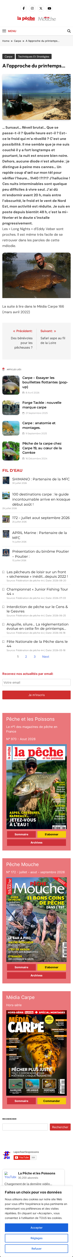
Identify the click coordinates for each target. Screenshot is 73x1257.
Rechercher (9, 1119)
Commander (51, 1101)
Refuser (36, 1248)
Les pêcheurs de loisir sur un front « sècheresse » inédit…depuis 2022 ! (37, 574)
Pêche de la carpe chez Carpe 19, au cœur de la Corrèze (42, 447)
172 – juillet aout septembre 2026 (41, 518)
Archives (36, 842)
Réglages (37, 1238)
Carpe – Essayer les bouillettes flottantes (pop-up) (45, 382)
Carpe (8, 56)
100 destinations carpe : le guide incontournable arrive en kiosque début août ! (41, 499)
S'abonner (51, 834)
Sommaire (21, 834)
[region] (36, 1221)
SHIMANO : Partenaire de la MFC (41, 479)
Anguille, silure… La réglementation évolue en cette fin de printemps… (38, 626)
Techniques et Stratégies (33, 56)
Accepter (36, 1227)
